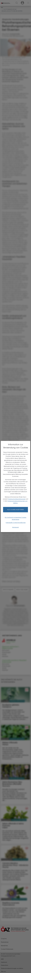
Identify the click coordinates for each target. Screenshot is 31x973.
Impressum (15, 527)
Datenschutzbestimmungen (16, 499)
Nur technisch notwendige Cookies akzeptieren (15, 518)
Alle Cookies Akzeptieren (15, 509)
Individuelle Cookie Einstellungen (16, 522)
